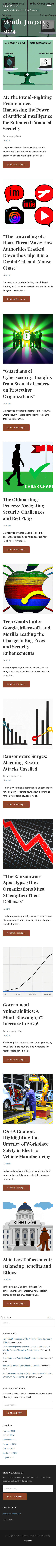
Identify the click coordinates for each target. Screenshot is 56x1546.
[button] (49, 6)
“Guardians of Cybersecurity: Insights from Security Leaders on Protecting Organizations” (27, 383)
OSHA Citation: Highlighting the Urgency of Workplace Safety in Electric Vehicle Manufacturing (27, 1144)
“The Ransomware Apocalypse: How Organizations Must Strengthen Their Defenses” (24, 889)
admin (8, 140)
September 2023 (10, 1453)
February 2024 (9, 1431)
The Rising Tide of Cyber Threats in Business (22, 1366)
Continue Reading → (16, 164)
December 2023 (9, 1440)
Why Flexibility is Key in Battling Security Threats (23, 1358)
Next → (50, 1317)
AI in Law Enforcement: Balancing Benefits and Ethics (27, 1266)
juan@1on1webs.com (12, 1514)
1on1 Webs (10, 5)
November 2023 (9, 1444)
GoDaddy (28, 1541)
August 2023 (8, 1457)
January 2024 (8, 1435)
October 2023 (8, 1449)
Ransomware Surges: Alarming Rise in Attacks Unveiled (25, 762)
